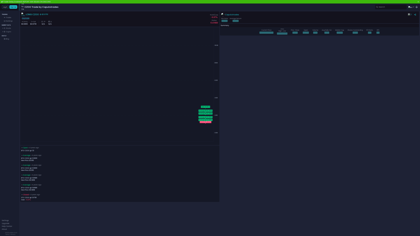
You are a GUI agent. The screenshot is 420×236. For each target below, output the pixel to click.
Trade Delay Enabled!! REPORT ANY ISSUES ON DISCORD (27, 1)
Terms (7, 234)
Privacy (13, 234)
